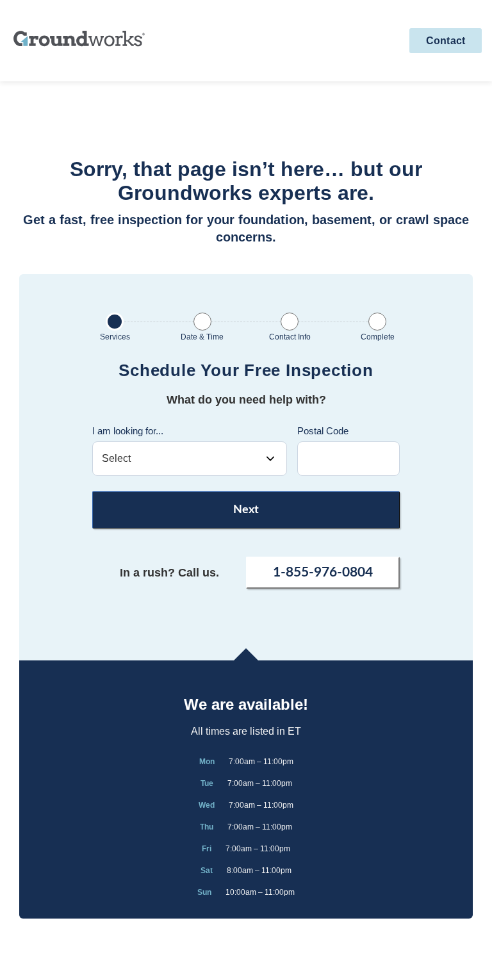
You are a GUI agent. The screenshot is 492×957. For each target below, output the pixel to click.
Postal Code (322, 430)
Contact (445, 40)
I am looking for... (127, 430)
